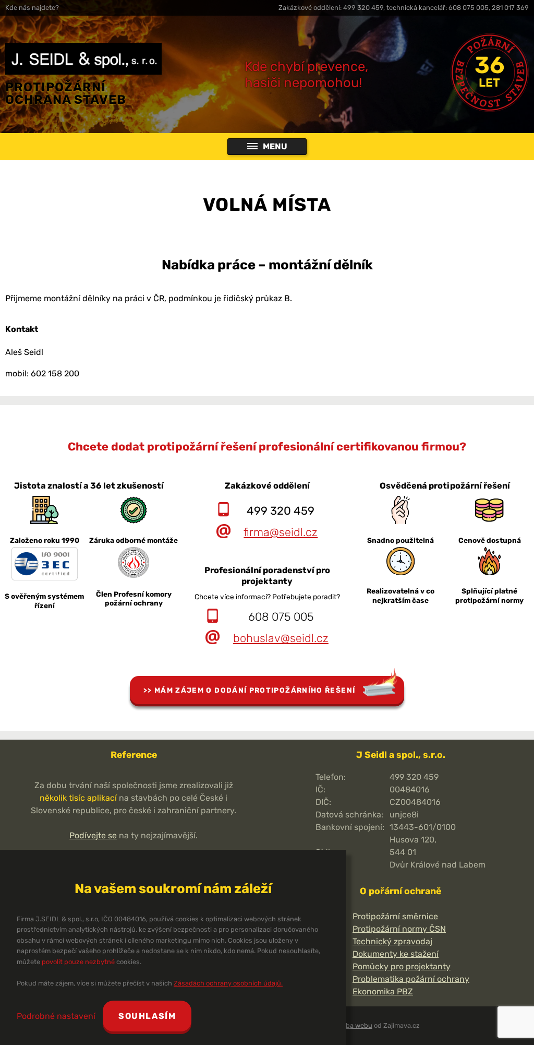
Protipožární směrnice (395, 916)
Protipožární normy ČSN (399, 929)
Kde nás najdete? (32, 7)
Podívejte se (93, 835)
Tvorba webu (352, 1025)
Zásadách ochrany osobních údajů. (228, 983)
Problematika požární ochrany (411, 979)
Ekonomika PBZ (383, 991)
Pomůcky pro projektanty (402, 966)
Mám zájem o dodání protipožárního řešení (254, 690)
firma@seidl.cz (281, 532)
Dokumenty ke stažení (396, 954)
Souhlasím (147, 1016)
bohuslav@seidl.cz (281, 638)
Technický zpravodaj (392, 941)
